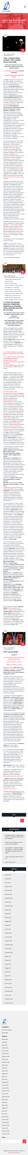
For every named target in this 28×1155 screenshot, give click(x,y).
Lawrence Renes (9, 289)
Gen (23, 644)
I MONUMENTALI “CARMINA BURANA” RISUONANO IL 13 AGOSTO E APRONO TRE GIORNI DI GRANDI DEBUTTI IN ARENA (14, 850)
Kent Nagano (8, 287)
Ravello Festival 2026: (10, 862)
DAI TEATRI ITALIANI (10, 54)
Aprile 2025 (7, 925)
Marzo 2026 (8, 882)
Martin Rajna (17, 289)
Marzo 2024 (8, 975)
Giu (23, 272)
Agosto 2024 (8, 956)
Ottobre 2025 (8, 902)
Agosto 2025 (8, 909)
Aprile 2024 (7, 972)
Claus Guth (21, 277)
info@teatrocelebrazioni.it (9, 788)
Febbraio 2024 (8, 979)
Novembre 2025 (9, 898)
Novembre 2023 (9, 991)
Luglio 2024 (8, 960)
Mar (23, 50)
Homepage (5, 22)
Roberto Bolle (16, 297)
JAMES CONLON (18, 285)
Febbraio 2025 (8, 933)
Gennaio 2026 (8, 890)
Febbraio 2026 (8, 886)
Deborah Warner (9, 281)
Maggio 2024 (8, 968)
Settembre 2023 (9, 999)
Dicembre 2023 (8, 987)
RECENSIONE (5, 1033)
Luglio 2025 (8, 913)
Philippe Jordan (8, 295)
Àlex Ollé (8, 277)
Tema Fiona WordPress (14, 1152)
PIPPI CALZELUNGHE (10, 652)
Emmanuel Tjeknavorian (11, 283)
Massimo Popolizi (9, 291)
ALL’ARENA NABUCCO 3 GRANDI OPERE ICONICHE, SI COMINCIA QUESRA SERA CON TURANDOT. (14, 837)
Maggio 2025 (8, 921)
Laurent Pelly (15, 287)
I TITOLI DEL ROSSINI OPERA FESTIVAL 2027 (14, 857)
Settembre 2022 (9, 1003)
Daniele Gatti (8, 279)
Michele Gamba (18, 291)
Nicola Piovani (9, 55)
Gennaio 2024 (8, 983)
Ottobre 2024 (8, 948)
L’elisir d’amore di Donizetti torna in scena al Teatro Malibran (14, 843)
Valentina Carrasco (18, 299)
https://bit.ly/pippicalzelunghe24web (13, 776)
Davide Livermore (16, 279)
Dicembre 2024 (8, 940)
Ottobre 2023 (8, 995)
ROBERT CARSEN (9, 297)
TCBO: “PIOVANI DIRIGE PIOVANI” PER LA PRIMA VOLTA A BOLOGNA (11, 60)
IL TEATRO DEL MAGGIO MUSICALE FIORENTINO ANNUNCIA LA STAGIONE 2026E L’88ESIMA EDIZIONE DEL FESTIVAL (13, 306)
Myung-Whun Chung (10, 293)
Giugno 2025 (8, 917)
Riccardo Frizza (17, 295)
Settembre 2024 (9, 952)
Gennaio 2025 (8, 937)
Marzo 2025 (8, 929)
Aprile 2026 (7, 878)
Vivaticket (17, 245)
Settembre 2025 (9, 906)
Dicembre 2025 (8, 894)
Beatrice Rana (14, 277)
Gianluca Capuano (9, 285)
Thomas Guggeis (9, 299)
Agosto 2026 (8, 875)
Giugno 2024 (8, 964)
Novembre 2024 (9, 944)
